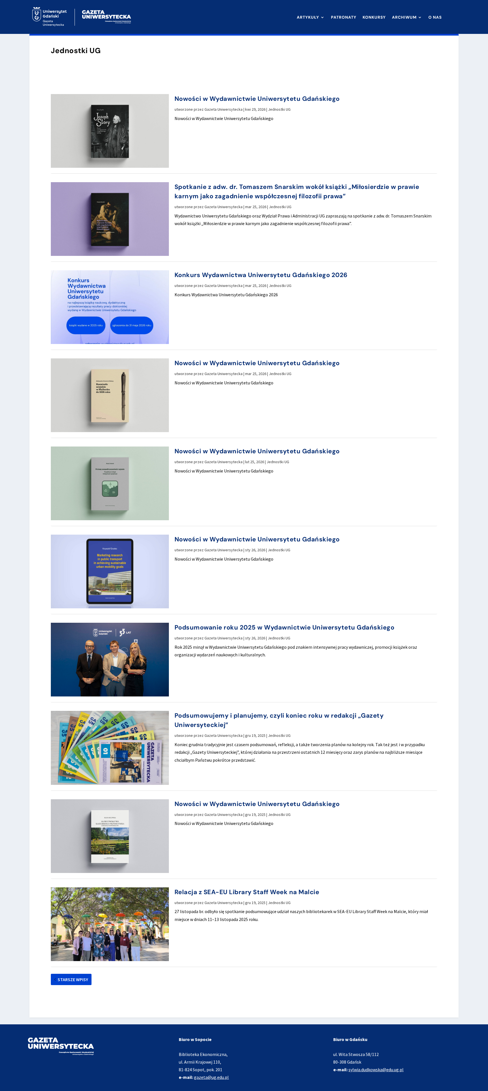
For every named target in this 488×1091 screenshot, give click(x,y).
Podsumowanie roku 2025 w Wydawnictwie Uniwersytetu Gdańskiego (285, 627)
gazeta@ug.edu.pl (211, 1077)
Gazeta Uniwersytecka (223, 109)
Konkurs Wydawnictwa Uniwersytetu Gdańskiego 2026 (261, 275)
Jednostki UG (279, 109)
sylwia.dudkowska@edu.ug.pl (376, 1069)
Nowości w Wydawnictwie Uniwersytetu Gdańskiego (257, 99)
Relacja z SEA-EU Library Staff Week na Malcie (247, 892)
